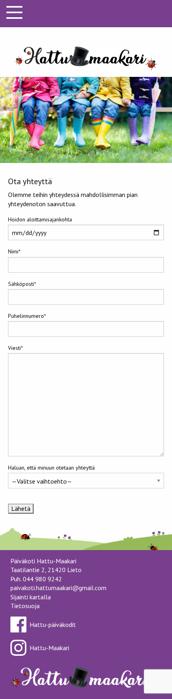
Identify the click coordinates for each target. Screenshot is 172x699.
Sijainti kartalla (30, 597)
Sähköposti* (22, 283)
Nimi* (14, 251)
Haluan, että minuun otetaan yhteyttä (51, 467)
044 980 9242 (42, 579)
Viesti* (15, 348)
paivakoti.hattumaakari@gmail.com (58, 588)
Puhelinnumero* (27, 315)
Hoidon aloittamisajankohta (40, 219)
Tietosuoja (25, 606)
